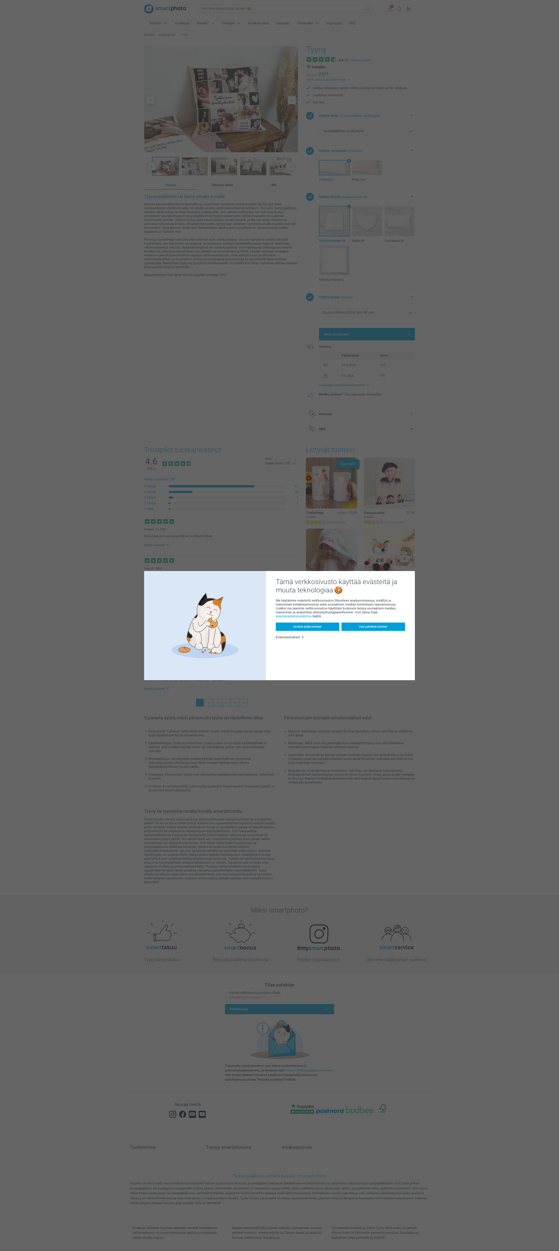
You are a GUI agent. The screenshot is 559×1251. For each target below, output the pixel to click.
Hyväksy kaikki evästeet (307, 626)
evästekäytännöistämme (294, 616)
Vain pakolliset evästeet (373, 626)
